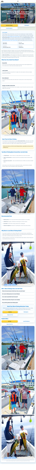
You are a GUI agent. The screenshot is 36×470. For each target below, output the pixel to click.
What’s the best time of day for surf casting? (11, 299)
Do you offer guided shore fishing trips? (10, 302)
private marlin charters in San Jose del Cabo (9, 40)
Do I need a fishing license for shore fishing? (11, 293)
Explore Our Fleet (10, 314)
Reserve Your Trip (10, 324)
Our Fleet (9, 321)
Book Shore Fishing (9, 25)
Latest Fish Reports (9, 28)
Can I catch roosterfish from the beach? (10, 296)
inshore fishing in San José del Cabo (13, 36)
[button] (18, 1)
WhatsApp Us (26, 25)
